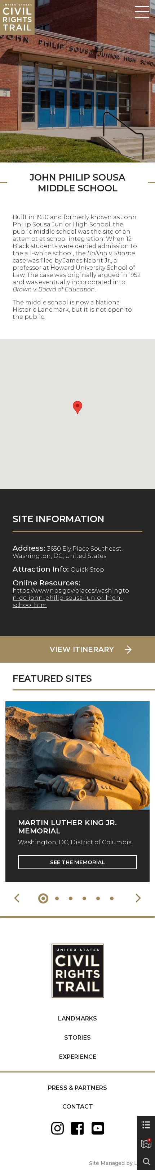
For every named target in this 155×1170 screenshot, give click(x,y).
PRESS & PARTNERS (77, 1087)
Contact (77, 1106)
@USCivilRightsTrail (57, 1128)
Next (138, 898)
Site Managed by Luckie (120, 1163)
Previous (16, 898)
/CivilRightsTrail (77, 1128)
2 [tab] (57, 898)
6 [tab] (112, 898)
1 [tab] (43, 898)
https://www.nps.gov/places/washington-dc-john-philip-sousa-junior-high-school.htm (71, 597)
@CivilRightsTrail (98, 1128)
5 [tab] (98, 898)
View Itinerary (82, 649)
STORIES (77, 1037)
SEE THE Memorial (77, 862)
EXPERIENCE (77, 1056)
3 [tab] (71, 898)
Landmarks (77, 1018)
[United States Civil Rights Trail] (78, 963)
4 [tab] (84, 898)
